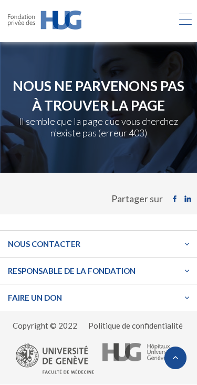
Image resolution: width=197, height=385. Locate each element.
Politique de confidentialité (135, 325)
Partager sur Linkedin (190, 198)
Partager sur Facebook (177, 198)
